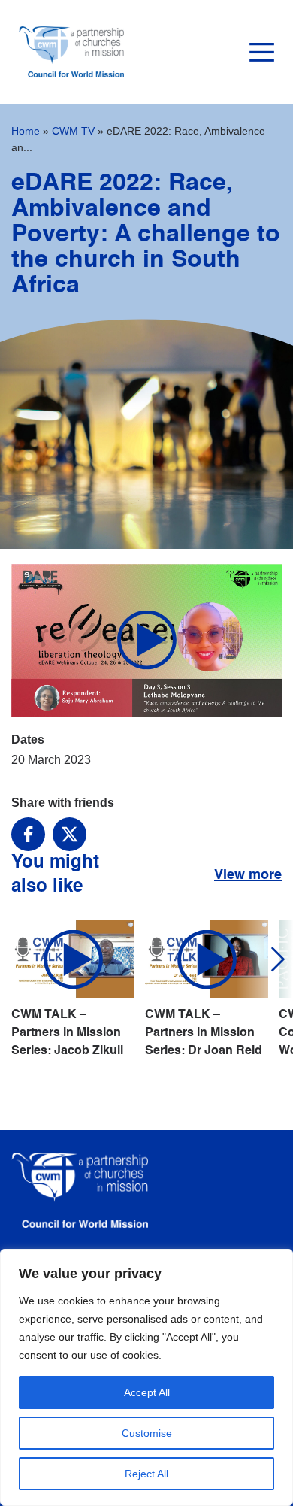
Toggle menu (261, 52)
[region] (146, 1377)
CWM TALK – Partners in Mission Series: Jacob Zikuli (67, 1033)
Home (25, 131)
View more (248, 875)
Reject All (146, 1474)
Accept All (147, 1392)
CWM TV (73, 131)
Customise (147, 1433)
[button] (265, 959)
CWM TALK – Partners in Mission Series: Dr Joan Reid (203, 1033)
